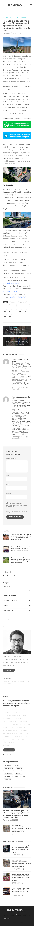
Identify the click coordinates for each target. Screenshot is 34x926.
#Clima (17, 765)
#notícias (18, 773)
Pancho (6, 33)
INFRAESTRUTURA (17, 615)
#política (7, 776)
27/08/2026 (16, 883)
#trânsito (25, 776)
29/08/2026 (14, 820)
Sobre (12, 915)
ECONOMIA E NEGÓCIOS (20, 17)
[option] (17, 550)
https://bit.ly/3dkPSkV (11, 291)
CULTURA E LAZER (17, 591)
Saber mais (8, 670)
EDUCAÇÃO (17, 605)
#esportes (7, 771)
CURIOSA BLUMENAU (17, 595)
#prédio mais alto (9, 306)
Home (6, 915)
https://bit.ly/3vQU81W (17, 297)
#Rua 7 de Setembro (23, 306)
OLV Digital (21, 922)
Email (8, 484)
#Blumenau (22, 302)
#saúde (16, 776)
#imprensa (17, 771)
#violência (7, 779)
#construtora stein (23, 304)
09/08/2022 (13, 33)
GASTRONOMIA (17, 610)
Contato (7, 918)
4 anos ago (16, 387)
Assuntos (26, 915)
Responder (16, 389)
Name (8, 475)
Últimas (18, 915)
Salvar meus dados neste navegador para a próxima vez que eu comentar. (17, 505)
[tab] (8, 841)
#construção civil (9, 304)
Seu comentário (11, 458)
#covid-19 (19, 768)
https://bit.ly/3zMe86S (11, 283)
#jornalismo (8, 773)
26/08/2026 (16, 895)
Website (9, 493)
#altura (13, 302)
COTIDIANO (7, 17)
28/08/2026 (16, 869)
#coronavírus (8, 768)
